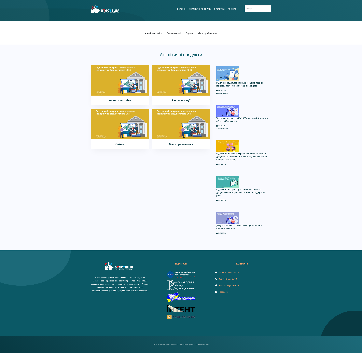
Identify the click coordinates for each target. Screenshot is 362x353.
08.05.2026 (222, 233)
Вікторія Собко (223, 93)
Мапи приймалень (207, 33)
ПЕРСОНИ (181, 9)
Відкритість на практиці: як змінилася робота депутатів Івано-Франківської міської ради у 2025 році (240, 192)
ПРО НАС (232, 9)
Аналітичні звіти (153, 33)
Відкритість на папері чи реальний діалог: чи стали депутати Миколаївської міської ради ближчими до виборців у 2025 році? (241, 157)
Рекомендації (173, 33)
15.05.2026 (222, 164)
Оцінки (189, 33)
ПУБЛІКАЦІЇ (219, 9)
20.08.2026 (222, 90)
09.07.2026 (222, 126)
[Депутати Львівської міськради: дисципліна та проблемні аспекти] (227, 218)
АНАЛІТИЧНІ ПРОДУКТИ (200, 9)
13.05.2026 (222, 200)
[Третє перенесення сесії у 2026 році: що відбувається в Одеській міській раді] (227, 110)
